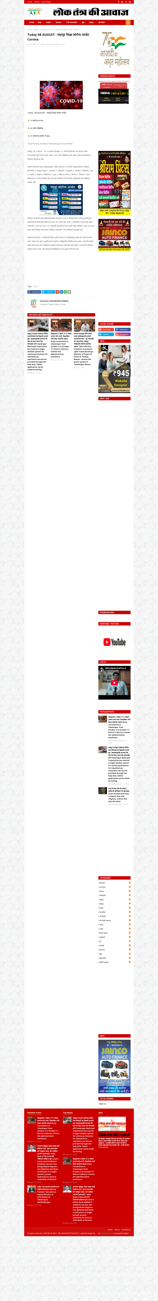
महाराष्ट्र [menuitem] (58, 22)
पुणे (114, 941)
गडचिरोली (114, 895)
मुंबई (114, 954)
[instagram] (126, 2)
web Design (46, 2)
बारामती (114, 945)
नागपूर (114, 929)
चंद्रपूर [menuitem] (91, 22)
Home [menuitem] (31, 22)
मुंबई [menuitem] (83, 22)
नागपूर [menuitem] (39, 22)
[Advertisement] (61, 63)
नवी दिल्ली (114, 916)
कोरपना (114, 891)
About (36, 2)
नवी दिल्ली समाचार (114, 920)
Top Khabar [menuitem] (71, 22)
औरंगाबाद (114, 883)
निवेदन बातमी (114, 933)
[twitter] (122, 2)
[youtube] (106, 329)
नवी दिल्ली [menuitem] (101, 22)
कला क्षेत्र (114, 887)
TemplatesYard (107, 1233)
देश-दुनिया (114, 912)
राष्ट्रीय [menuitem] (48, 22)
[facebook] (118, 2)
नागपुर (114, 925)
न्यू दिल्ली (114, 937)
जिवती (114, 908)
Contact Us (126, 1230)
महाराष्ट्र (114, 950)
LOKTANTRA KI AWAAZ (37, 44)
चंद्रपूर (114, 904)
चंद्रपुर (36, 29)
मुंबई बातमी (114, 958)
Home (29, 2)
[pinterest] (129, 2)
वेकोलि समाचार (114, 962)
